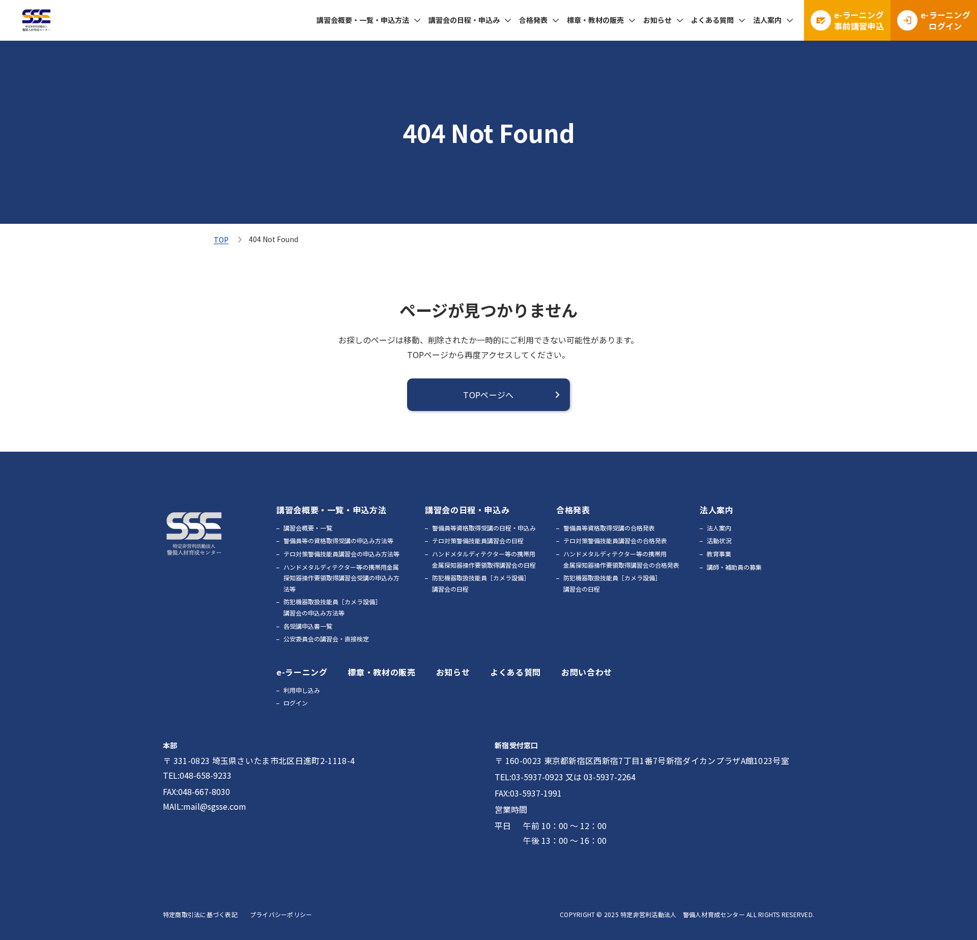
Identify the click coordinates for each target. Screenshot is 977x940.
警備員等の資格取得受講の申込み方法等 (338, 540)
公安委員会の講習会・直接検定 (326, 638)
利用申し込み (301, 690)
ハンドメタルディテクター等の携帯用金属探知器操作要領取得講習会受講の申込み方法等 (341, 578)
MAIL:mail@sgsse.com (204, 806)
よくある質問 (712, 20)
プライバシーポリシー (281, 914)
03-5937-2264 (610, 777)
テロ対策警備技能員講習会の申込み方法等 (341, 553)
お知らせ (657, 20)
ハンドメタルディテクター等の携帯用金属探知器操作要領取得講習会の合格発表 (621, 559)
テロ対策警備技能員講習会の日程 (478, 540)
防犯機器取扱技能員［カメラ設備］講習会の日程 (481, 583)
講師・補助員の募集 (734, 567)
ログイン (295, 702)
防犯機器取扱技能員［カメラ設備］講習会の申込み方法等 (332, 607)
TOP (221, 239)
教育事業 (719, 553)
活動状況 (719, 540)
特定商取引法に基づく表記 (200, 914)
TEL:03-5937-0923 (529, 777)
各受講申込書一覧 (307, 626)
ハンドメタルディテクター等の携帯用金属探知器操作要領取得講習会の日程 (484, 559)
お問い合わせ (586, 672)
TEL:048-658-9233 (197, 775)
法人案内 (719, 527)
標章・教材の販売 (595, 20)
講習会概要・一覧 (307, 527)
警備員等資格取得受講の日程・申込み (484, 527)
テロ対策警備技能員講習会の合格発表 (615, 540)
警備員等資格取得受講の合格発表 (609, 527)
